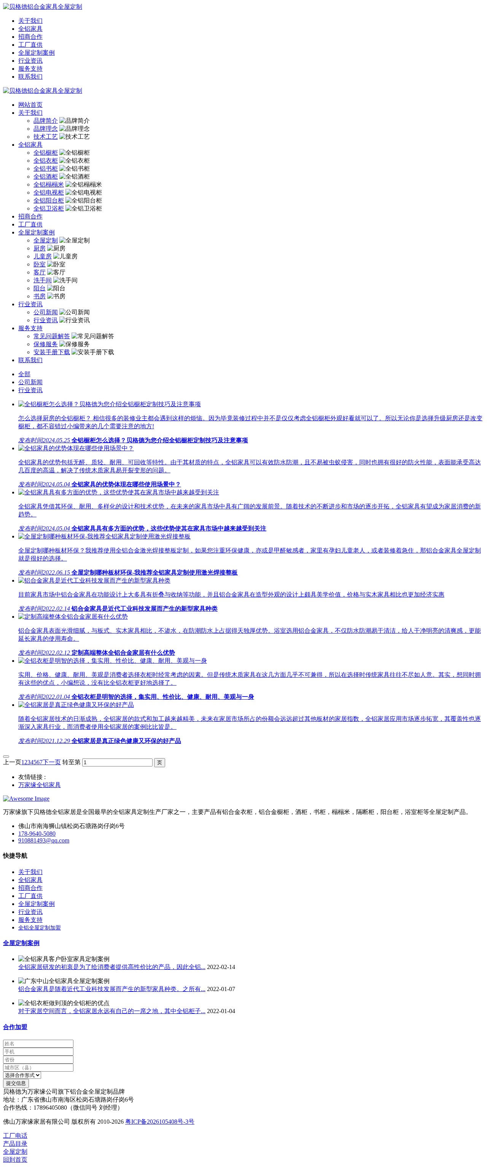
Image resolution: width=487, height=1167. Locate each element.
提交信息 (16, 1083)
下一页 (52, 762)
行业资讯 (30, 390)
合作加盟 (15, 1027)
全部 (24, 374)
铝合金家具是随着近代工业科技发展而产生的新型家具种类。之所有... (111, 989)
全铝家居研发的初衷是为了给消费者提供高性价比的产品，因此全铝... (111, 967)
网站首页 (30, 104)
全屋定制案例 (21, 943)
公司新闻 (30, 382)
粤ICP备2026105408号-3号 (159, 1121)
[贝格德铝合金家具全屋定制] (243, 7)
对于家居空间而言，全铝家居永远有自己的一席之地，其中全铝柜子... (111, 1011)
